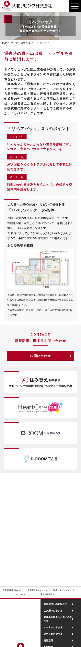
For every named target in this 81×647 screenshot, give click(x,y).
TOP (4, 42)
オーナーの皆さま (21, 42)
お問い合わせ (40, 355)
